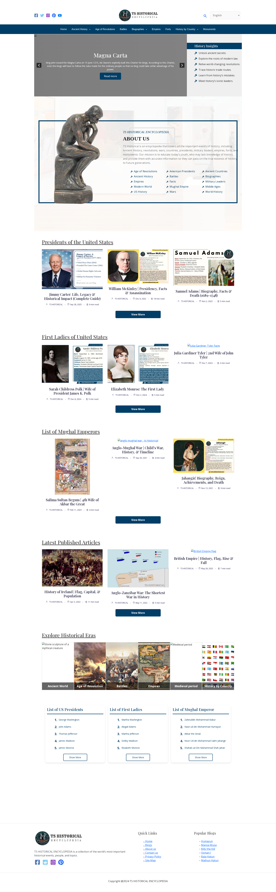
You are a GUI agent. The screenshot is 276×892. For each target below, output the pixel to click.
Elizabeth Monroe (131, 747)
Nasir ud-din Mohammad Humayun (202, 726)
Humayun (207, 841)
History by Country (185, 29)
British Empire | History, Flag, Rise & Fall (203, 560)
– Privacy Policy (152, 856)
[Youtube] (60, 15)
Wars (173, 191)
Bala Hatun (208, 856)
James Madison (67, 740)
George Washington (69, 719)
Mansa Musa (209, 845)
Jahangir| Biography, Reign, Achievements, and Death (204, 480)
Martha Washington (132, 719)
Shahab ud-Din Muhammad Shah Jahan (204, 747)
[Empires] (154, 666)
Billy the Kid (208, 849)
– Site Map (149, 860)
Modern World (143, 186)
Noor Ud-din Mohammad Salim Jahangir (205, 740)
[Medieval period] (181, 644)
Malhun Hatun (209, 860)
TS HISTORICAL (56, 304)
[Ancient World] (58, 646)
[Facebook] (36, 15)
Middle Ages (212, 186)
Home (63, 29)
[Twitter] (42, 15)
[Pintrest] (61, 862)
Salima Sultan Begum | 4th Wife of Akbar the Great (72, 501)
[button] (205, 15)
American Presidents (182, 171)
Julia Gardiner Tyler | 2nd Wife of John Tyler (203, 355)
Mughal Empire (179, 186)
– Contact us (150, 852)
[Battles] (122, 666)
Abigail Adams (129, 726)
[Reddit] (45, 862)
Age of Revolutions (105, 29)
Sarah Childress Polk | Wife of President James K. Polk (72, 391)
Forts (168, 29)
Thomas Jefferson (68, 733)
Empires (156, 29)
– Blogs (147, 845)
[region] (110, 65)
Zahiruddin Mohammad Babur (200, 719)
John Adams (65, 726)
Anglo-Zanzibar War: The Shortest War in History (138, 594)
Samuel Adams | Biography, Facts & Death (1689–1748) (204, 293)
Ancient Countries (216, 171)
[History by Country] (218, 666)
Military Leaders (215, 181)
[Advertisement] (138, 799)
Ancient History (80, 29)
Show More (75, 757)
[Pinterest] (54, 15)
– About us (149, 849)
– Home (147, 841)
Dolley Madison (130, 740)
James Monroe (66, 747)
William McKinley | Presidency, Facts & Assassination (138, 290)
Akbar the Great (192, 733)
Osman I (206, 852)
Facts (173, 181)
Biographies (138, 29)
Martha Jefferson (130, 733)
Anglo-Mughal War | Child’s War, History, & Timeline (138, 449)
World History (214, 191)
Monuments (209, 29)
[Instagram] (48, 15)
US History (140, 191)
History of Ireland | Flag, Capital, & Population (72, 593)
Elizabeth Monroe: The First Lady (138, 389)
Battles (123, 29)
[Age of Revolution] (90, 666)
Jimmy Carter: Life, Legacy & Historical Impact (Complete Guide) (72, 296)
